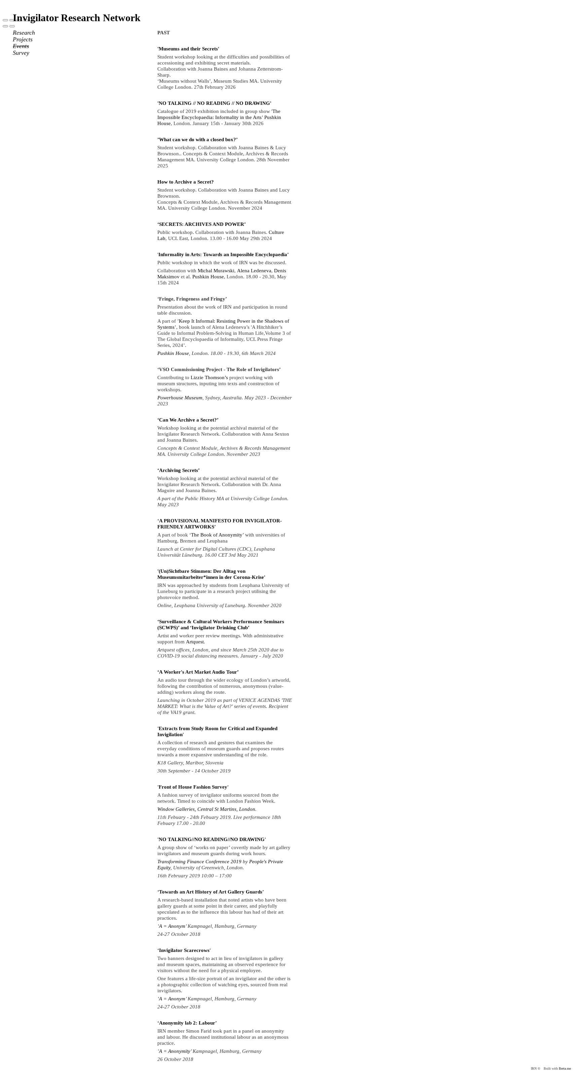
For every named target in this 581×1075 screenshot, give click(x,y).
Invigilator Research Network (77, 17)
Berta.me (565, 1068)
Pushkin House (208, 276)
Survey (21, 52)
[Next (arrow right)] (12, 26)
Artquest (195, 641)
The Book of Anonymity (216, 535)
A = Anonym (172, 926)
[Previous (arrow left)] (5, 26)
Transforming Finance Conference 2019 (199, 861)
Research (24, 32)
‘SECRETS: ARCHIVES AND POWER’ (201, 224)
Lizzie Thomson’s (209, 377)
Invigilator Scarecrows (184, 950)
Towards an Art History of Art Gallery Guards (210, 891)
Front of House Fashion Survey (193, 787)
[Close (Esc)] (5, 20)
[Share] (12, 20)
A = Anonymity (174, 1051)
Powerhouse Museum (179, 397)
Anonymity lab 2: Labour (187, 1023)
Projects (23, 39)
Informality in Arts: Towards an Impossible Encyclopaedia (222, 254)
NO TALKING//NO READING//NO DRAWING (212, 839)
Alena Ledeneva (254, 270)
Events (21, 46)
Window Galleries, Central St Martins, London (206, 809)
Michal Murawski (216, 270)
